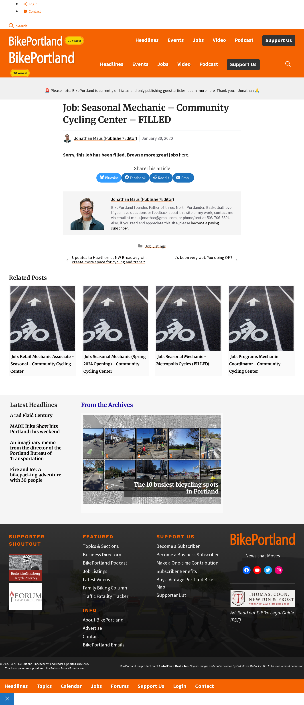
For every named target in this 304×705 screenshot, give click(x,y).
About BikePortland (103, 620)
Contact (34, 11)
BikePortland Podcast (105, 563)
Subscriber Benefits (176, 571)
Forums (120, 686)
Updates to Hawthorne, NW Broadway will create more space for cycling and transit (109, 260)
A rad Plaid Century (31, 415)
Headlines (147, 40)
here (183, 155)
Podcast (244, 40)
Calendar (71, 686)
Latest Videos (96, 579)
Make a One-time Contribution (187, 563)
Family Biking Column (105, 588)
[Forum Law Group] (25, 608)
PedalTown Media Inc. (174, 666)
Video (219, 40)
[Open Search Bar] (18, 25)
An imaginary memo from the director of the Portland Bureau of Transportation (35, 450)
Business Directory (102, 554)
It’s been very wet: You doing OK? (202, 257)
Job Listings (155, 245)
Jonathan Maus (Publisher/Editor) (105, 138)
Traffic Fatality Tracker (105, 596)
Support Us (278, 40)
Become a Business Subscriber (187, 554)
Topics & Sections (101, 546)
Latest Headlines (33, 404)
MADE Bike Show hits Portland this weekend (35, 428)
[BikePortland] (42, 58)
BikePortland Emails (103, 645)
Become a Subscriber (178, 546)
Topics (44, 686)
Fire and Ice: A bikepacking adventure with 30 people (35, 475)
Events (176, 40)
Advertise (92, 628)
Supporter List (171, 595)
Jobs (198, 40)
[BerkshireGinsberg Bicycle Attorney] (25, 579)
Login (32, 4)
